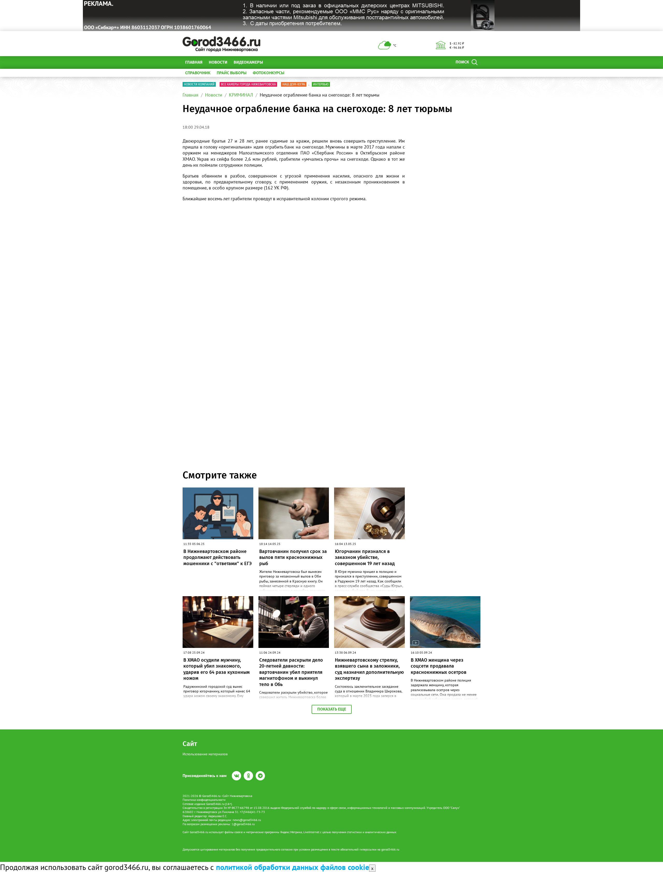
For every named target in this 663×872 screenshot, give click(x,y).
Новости (218, 62)
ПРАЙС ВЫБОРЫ (232, 72)
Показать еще (331, 709)
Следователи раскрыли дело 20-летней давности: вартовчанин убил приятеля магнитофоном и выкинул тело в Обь (291, 672)
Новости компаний (199, 84)
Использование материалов (205, 754)
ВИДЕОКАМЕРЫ (248, 62)
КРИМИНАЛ (241, 95)
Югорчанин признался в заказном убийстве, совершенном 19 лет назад (365, 557)
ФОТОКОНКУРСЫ (268, 72)
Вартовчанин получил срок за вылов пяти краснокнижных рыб (293, 557)
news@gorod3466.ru (247, 820)
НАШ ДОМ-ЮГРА (293, 84)
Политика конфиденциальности (204, 800)
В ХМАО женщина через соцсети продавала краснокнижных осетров (438, 666)
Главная (194, 62)
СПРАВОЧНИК (198, 72)
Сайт (190, 744)
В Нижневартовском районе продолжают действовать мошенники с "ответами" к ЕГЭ (217, 557)
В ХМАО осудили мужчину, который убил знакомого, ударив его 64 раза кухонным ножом (216, 669)
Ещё (273, 62)
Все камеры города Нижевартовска (248, 84)
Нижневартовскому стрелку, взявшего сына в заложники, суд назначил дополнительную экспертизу (369, 669)
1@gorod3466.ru (243, 824)
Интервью (321, 84)
